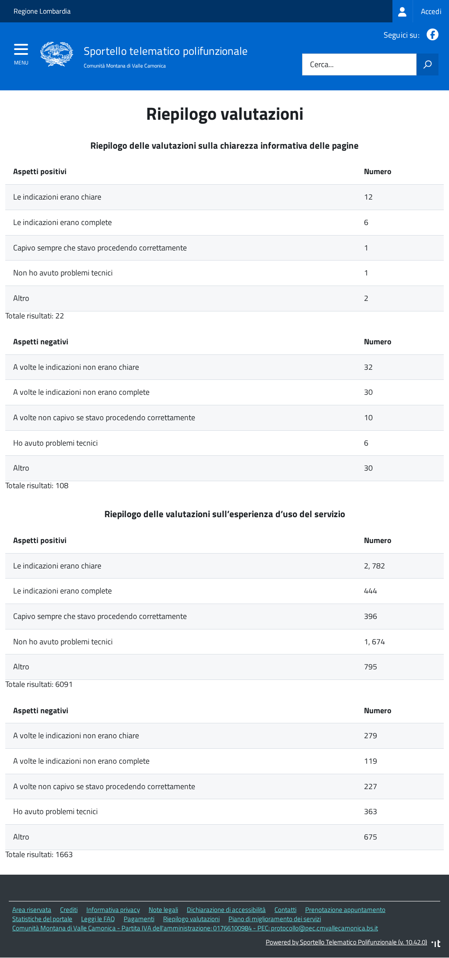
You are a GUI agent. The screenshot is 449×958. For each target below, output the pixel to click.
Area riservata (31, 909)
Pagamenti (139, 919)
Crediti (69, 909)
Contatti (285, 909)
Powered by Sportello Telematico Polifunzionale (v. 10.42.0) (346, 942)
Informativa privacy (113, 909)
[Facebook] (430, 35)
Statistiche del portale (42, 919)
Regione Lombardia (42, 11)
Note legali (163, 909)
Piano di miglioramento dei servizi (274, 919)
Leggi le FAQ (98, 919)
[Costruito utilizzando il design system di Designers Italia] (435, 944)
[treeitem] (420, 11)
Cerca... (322, 64)
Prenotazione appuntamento (345, 909)
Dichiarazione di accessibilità (226, 909)
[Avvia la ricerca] (427, 64)
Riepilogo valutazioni (191, 919)
